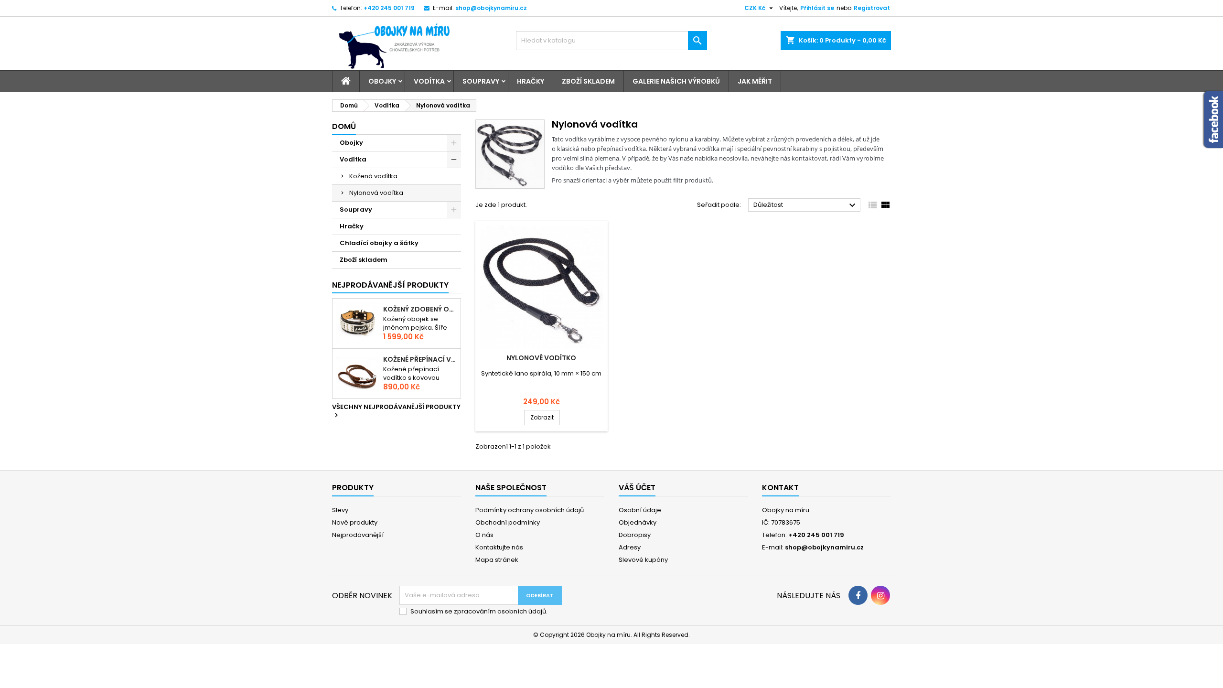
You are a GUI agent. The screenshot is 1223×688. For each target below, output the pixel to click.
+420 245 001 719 (389, 8)
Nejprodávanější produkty (390, 285)
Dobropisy (635, 534)
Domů (344, 126)
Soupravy (480, 81)
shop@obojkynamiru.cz (491, 8)
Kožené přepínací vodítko (420, 359)
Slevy (340, 510)
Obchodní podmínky (507, 522)
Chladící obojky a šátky (379, 242)
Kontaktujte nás (499, 547)
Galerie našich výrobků (676, 81)
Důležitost (805, 205)
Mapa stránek (496, 559)
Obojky (382, 81)
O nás (484, 534)
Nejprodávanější (358, 534)
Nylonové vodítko (541, 358)
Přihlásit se (817, 8)
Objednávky (637, 522)
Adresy (630, 547)
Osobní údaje (640, 510)
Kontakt (780, 487)
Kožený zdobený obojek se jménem (420, 309)
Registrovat (872, 8)
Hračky (530, 81)
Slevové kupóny (643, 559)
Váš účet (637, 487)
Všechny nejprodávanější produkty (396, 411)
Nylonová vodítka (376, 192)
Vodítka (429, 81)
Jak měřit (755, 81)
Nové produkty (354, 522)
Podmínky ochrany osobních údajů (529, 510)
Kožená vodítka (373, 176)
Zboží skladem (588, 81)
